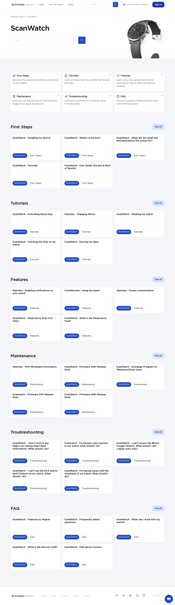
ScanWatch (32, 16)
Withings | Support (18, 16)
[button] (158, 4)
